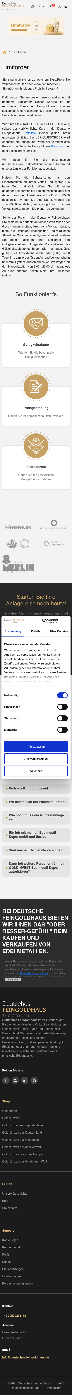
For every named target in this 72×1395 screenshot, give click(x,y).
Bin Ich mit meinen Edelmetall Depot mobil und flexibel (32, 835)
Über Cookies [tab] (59, 631)
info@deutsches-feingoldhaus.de (25, 1357)
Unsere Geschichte (14, 1193)
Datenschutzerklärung (25, 1388)
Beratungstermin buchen (18, 1283)
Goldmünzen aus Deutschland (22, 1132)
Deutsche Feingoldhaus (34, 973)
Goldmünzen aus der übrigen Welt (24, 1161)
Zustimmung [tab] (13, 631)
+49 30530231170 (14, 1316)
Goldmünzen (10, 1118)
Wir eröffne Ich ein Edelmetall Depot (37, 802)
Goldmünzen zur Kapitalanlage (22, 1125)
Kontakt (7, 1262)
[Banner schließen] (66, 621)
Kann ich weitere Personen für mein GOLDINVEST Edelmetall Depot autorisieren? (37, 867)
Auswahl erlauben (36, 758)
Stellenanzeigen (13, 1269)
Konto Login (10, 1240)
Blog (5, 1201)
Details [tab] (35, 631)
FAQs (6, 1254)
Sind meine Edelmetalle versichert (36, 850)
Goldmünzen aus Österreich (20, 1140)
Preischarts (9, 1208)
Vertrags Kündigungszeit (28, 788)
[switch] (62, 707)
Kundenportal (11, 1247)
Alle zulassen (36, 746)
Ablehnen (36, 770)
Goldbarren (9, 1111)
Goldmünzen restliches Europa (22, 1154)
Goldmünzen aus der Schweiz (22, 1147)
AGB (61, 1383)
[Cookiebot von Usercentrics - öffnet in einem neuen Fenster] (43, 621)
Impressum (54, 1388)
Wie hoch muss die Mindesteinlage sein (36, 817)
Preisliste (30, 133)
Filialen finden (11, 1276)
